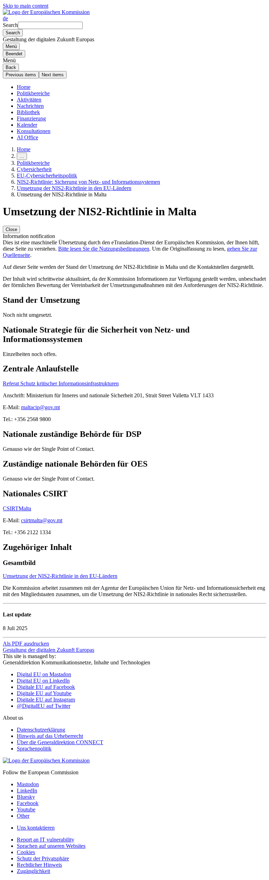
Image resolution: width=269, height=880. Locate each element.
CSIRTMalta (17, 508)
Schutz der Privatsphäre (43, 858)
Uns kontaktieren (36, 828)
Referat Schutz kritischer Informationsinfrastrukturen (61, 383)
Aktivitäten (29, 100)
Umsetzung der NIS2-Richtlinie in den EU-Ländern (74, 188)
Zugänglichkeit (33, 871)
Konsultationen (33, 131)
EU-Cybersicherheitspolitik (47, 176)
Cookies (26, 852)
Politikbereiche (33, 93)
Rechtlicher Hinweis (39, 865)
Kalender (27, 125)
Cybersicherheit (34, 169)
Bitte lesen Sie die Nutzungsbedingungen (103, 249)
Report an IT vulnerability (45, 840)
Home (23, 87)
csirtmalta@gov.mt (41, 520)
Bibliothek (28, 112)
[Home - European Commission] (46, 12)
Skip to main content (25, 6)
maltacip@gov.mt (40, 407)
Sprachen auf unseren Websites (51, 846)
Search (10, 25)
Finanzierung (31, 118)
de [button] (5, 18)
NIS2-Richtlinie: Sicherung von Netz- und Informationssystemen (88, 182)
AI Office (27, 137)
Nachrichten (30, 106)
